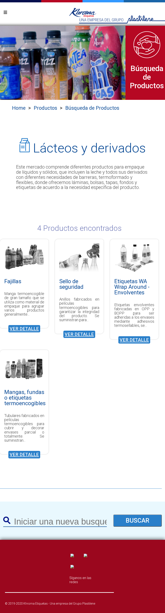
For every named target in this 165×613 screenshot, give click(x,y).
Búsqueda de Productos (92, 108)
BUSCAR (137, 520)
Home (19, 108)
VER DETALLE (24, 328)
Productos (45, 108)
